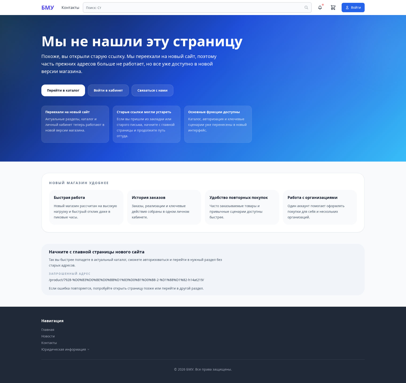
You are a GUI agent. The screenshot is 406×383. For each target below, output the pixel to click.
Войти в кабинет (108, 90)
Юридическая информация (63, 349)
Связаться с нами (152, 90)
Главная (47, 329)
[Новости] (320, 7)
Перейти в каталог (63, 90)
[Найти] (306, 7)
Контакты (70, 7)
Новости (48, 336)
